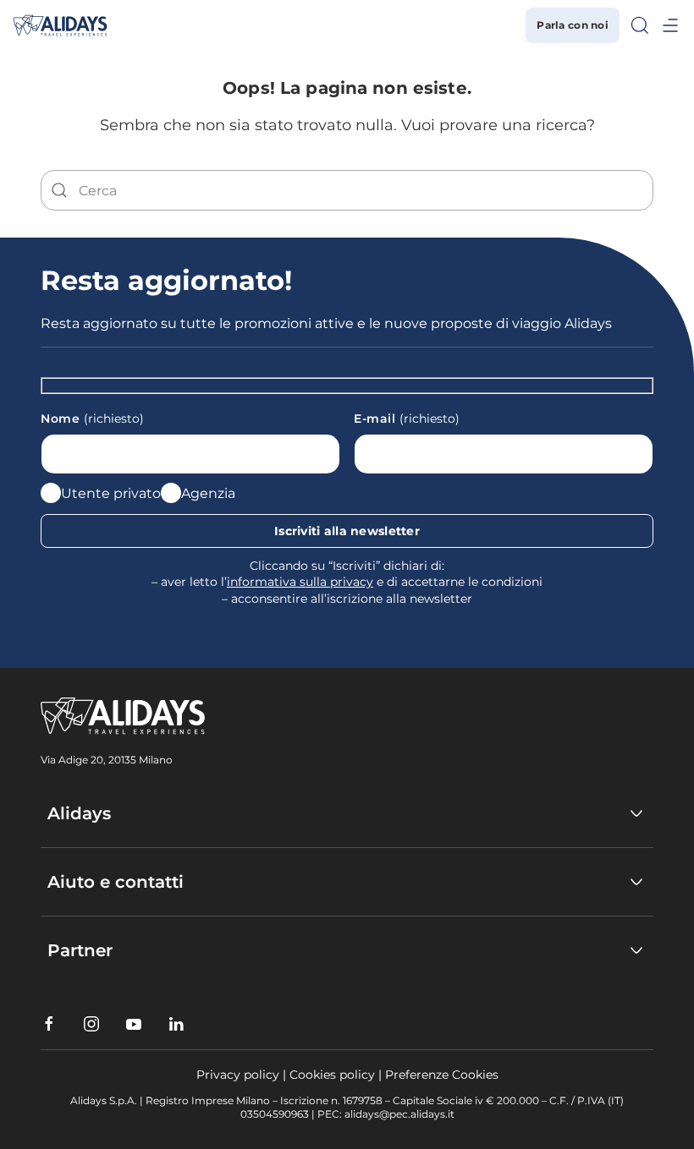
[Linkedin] (176, 1023)
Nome (92, 418)
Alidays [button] (79, 813)
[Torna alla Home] (60, 25)
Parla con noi (573, 25)
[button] (640, 25)
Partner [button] (80, 950)
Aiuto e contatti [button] (115, 882)
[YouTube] (133, 1023)
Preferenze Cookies (441, 1074)
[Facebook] (49, 1023)
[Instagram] (91, 1023)
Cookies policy (332, 1074)
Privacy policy (237, 1074)
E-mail (407, 418)
